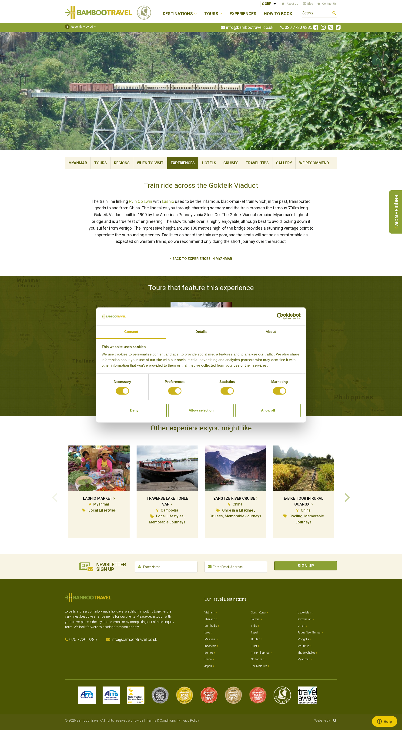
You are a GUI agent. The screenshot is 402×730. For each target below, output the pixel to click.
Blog (310, 3)
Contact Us (329, 3)
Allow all (268, 410)
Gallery (284, 163)
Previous (54, 497)
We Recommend (314, 163)
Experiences (243, 14)
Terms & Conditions (161, 720)
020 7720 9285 (298, 27)
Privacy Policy (188, 720)
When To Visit (150, 163)
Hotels (209, 163)
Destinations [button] (178, 14)
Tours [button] (211, 14)
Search (334, 13)
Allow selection (201, 410)
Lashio (168, 201)
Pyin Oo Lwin (140, 201)
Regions (122, 163)
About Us (292, 3)
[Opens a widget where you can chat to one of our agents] (384, 722)
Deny (134, 410)
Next (347, 497)
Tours (100, 163)
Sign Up (306, 565)
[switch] (174, 391)
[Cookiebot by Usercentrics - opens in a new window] (280, 316)
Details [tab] (201, 332)
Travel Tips (257, 163)
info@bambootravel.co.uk (249, 27)
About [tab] (271, 332)
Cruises (230, 163)
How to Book (278, 14)
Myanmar (77, 163)
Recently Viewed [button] (80, 26)
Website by (325, 720)
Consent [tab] (131, 332)
